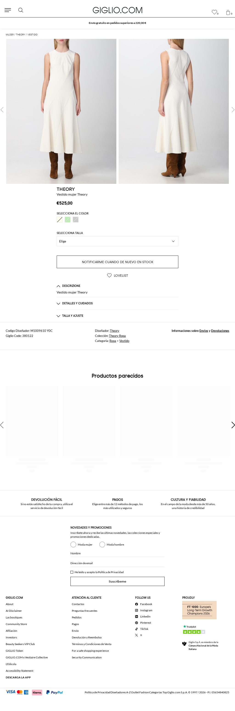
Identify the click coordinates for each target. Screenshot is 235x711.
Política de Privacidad (111, 572)
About (9, 604)
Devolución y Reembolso (87, 637)
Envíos (203, 331)
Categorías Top (158, 692)
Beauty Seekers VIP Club (20, 644)
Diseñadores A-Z (121, 692)
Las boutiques (14, 617)
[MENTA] (67, 219)
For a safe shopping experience (90, 650)
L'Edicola (11, 664)
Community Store (16, 624)
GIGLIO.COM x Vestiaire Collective (27, 657)
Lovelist (120, 276)
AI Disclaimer (14, 610)
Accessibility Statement (19, 670)
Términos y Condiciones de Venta (91, 644)
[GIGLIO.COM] (117, 10)
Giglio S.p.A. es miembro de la (203, 645)
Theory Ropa (117, 336)
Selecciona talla (70, 233)
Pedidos (76, 617)
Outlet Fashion (140, 692)
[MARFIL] (59, 219)
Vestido (124, 341)
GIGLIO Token (14, 650)
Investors (11, 637)
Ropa (112, 341)
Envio (75, 630)
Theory (114, 331)
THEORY (66, 189)
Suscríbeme (117, 581)
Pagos (75, 624)
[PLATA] (75, 219)
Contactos (78, 604)
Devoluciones (220, 331)
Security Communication (87, 657)
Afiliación (11, 630)
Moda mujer (85, 544)
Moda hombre (115, 544)
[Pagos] (36, 692)
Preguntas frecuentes (84, 610)
